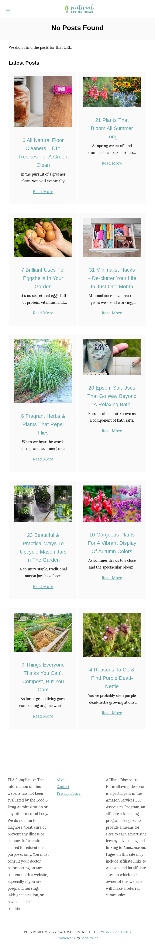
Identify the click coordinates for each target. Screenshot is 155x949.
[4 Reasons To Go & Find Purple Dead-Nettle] (112, 635)
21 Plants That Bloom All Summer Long (112, 128)
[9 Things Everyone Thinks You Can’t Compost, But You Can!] (43, 632)
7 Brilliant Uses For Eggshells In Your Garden (43, 278)
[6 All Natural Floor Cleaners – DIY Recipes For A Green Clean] (43, 101)
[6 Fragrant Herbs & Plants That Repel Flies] (43, 371)
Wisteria (108, 932)
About (62, 779)
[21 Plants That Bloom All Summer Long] (112, 91)
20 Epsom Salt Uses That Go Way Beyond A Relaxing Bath (111, 396)
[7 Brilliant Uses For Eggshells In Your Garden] (43, 237)
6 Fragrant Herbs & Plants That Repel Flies (43, 424)
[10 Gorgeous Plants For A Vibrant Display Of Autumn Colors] (112, 503)
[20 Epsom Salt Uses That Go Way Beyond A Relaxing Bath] (112, 357)
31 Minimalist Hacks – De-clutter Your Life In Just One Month (112, 278)
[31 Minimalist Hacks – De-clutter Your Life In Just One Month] (112, 237)
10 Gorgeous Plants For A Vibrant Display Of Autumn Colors (112, 543)
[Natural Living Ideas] (79, 8)
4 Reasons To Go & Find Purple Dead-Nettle (111, 678)
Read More (43, 192)
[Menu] (8, 9)
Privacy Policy (69, 793)
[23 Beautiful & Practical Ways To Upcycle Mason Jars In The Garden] (43, 503)
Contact (63, 786)
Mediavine (89, 938)
